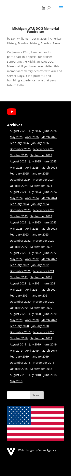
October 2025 (19, 155)
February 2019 (19, 356)
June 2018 (50, 375)
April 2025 (32, 167)
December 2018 (20, 362)
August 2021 (18, 283)
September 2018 (41, 369)
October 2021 (19, 277)
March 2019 (49, 350)
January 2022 (40, 265)
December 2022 (20, 240)
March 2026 (49, 137)
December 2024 (20, 179)
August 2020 (18, 314)
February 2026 (19, 143)
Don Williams (19, 38)
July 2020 (35, 314)
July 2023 (35, 222)
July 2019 (35, 344)
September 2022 (41, 247)
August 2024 (18, 192)
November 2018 (43, 362)
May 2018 (16, 381)
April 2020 (32, 320)
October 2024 (19, 186)
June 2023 (50, 222)
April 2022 (32, 259)
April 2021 (32, 289)
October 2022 (19, 247)
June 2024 (50, 192)
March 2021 (49, 289)
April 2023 (32, 228)
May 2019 (16, 350)
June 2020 (50, 314)
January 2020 (40, 326)
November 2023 (43, 210)
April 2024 (32, 198)
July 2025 (35, 161)
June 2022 (50, 253)
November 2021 (43, 271)
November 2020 (43, 301)
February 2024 (19, 204)
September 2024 (41, 186)
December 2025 (20, 149)
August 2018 (18, 375)
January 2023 (40, 234)
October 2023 (19, 216)
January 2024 (40, 204)
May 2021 (16, 289)
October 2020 (19, 308)
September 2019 (41, 338)
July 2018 (35, 375)
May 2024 (16, 198)
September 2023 (41, 216)
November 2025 (43, 149)
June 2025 (50, 161)
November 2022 (43, 240)
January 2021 (40, 295)
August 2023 (18, 222)
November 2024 (43, 179)
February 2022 (19, 265)
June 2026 (50, 131)
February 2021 (19, 295)
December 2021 (20, 271)
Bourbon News (50, 43)
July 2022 (35, 253)
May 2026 (16, 137)
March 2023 (49, 228)
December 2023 (20, 210)
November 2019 (43, 332)
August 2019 (18, 344)
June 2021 (50, 283)
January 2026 (40, 143)
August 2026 (18, 131)
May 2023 (16, 228)
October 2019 (19, 338)
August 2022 (18, 253)
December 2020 (20, 301)
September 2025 (41, 155)
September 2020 (41, 308)
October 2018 (19, 369)
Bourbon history (28, 43)
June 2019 (50, 344)
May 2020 (16, 320)
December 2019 (20, 332)
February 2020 (19, 326)
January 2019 (40, 356)
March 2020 (49, 320)
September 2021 (41, 277)
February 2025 (19, 173)
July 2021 (35, 283)
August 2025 (18, 161)
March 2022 (49, 259)
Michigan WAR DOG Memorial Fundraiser (35, 30)
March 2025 (49, 167)
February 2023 (19, 234)
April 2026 (32, 137)
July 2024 (35, 192)
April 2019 (32, 350)
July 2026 (35, 131)
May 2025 (16, 167)
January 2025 (40, 173)
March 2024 (49, 198)
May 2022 (16, 259)
